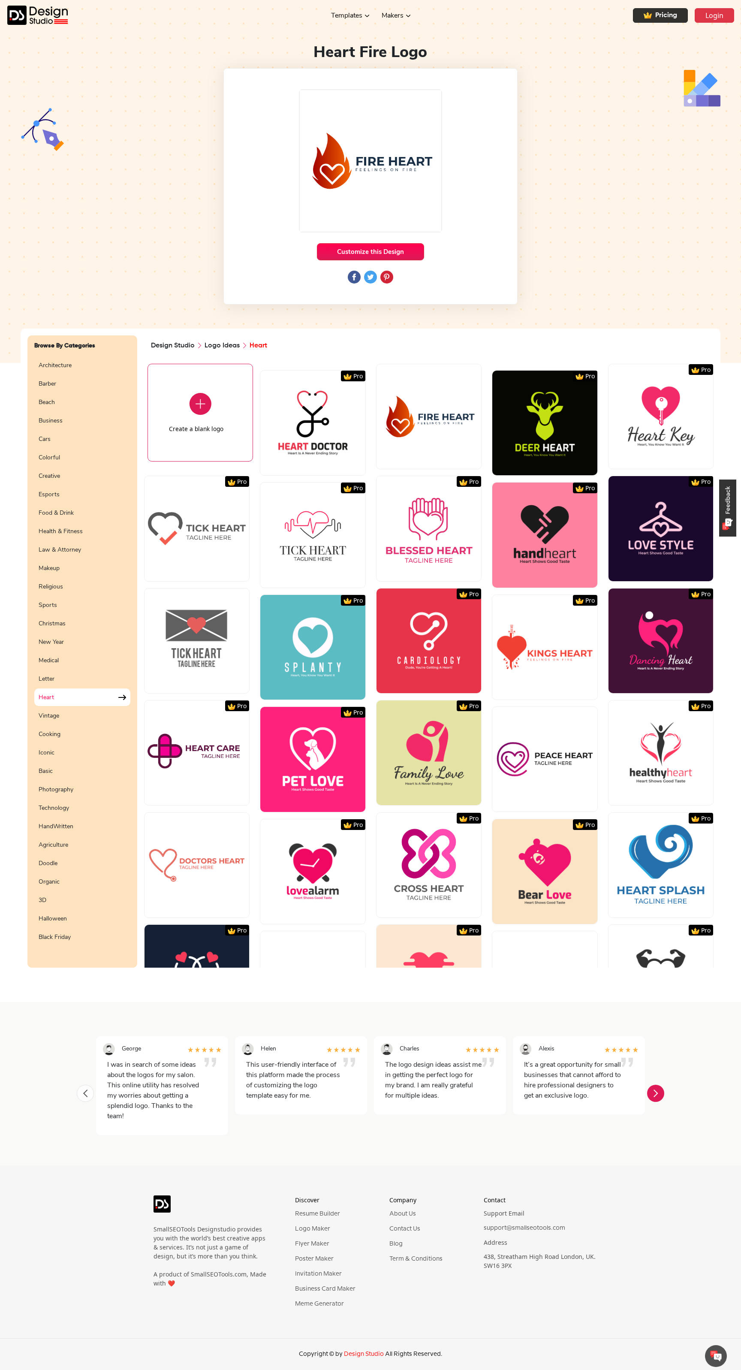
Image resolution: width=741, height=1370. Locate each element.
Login (714, 15)
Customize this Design (370, 251)
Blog (396, 1244)
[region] (82, 657)
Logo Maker (312, 1229)
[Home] (34, 15)
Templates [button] (346, 15)
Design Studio (173, 345)
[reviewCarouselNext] (655, 1093)
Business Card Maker (325, 1289)
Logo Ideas (222, 345)
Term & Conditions (416, 1259)
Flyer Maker (312, 1244)
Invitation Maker (318, 1274)
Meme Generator (319, 1304)
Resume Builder (317, 1214)
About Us (402, 1214)
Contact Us (404, 1229)
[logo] (162, 1208)
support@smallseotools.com (524, 1228)
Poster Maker (314, 1259)
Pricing (666, 15)
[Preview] (303, 465)
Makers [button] (393, 15)
